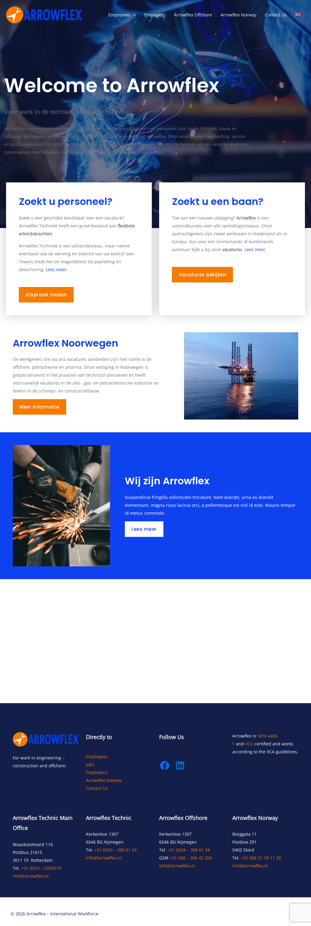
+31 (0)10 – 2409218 (41, 868)
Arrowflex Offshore (193, 15)
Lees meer (56, 269)
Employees (119, 15)
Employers (155, 15)
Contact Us (276, 15)
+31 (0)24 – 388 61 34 (115, 850)
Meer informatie (39, 407)
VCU (249, 744)
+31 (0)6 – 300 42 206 (191, 858)
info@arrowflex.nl (31, 876)
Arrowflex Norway (238, 15)
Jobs (90, 764)
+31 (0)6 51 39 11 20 (261, 858)
